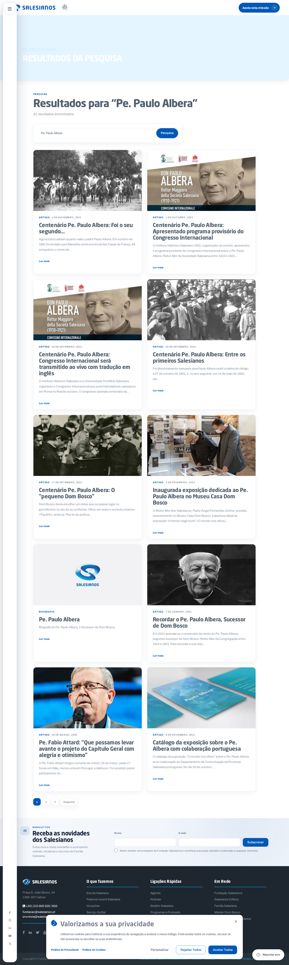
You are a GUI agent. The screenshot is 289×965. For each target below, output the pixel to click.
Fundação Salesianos (228, 893)
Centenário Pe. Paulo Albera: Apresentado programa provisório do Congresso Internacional (198, 231)
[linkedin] (30, 932)
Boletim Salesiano (162, 906)
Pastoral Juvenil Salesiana (103, 899)
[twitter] (37, 932)
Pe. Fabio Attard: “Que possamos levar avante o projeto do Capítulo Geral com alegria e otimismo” (86, 748)
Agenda (155, 893)
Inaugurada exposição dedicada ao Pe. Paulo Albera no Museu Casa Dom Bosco (200, 496)
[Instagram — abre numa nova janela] (9, 920)
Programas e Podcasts (165, 912)
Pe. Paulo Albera (59, 619)
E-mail (182, 833)
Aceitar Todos (223, 950)
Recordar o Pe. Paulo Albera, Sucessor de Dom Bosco (199, 622)
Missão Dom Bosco (227, 912)
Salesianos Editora (226, 899)
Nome (117, 833)
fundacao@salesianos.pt (39, 912)
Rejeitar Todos (190, 950)
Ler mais (44, 261)
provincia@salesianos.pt (39, 916)
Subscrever (255, 842)
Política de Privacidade (65, 950)
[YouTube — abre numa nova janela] (9, 935)
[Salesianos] (38, 7)
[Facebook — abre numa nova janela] (9, 912)
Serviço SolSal (96, 912)
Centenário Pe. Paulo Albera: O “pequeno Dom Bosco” (77, 493)
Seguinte (69, 802)
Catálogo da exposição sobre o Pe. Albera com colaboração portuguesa (197, 745)
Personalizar (160, 950)
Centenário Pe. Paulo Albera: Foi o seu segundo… (86, 228)
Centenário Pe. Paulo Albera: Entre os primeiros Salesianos (199, 357)
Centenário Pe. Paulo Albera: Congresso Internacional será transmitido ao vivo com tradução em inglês (84, 364)
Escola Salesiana (98, 893)
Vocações (93, 906)
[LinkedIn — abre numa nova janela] (9, 928)
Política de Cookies (94, 950)
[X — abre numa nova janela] (9, 943)
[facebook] (24, 932)
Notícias (155, 899)
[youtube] (44, 932)
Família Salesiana (225, 906)
